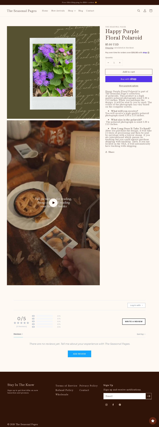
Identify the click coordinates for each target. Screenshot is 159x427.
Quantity (109, 57)
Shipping (109, 47)
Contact (84, 390)
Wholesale (62, 394)
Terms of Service (66, 385)
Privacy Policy (89, 385)
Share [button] (111, 151)
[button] (71, 11)
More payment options (128, 85)
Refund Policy (64, 390)
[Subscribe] (149, 396)
